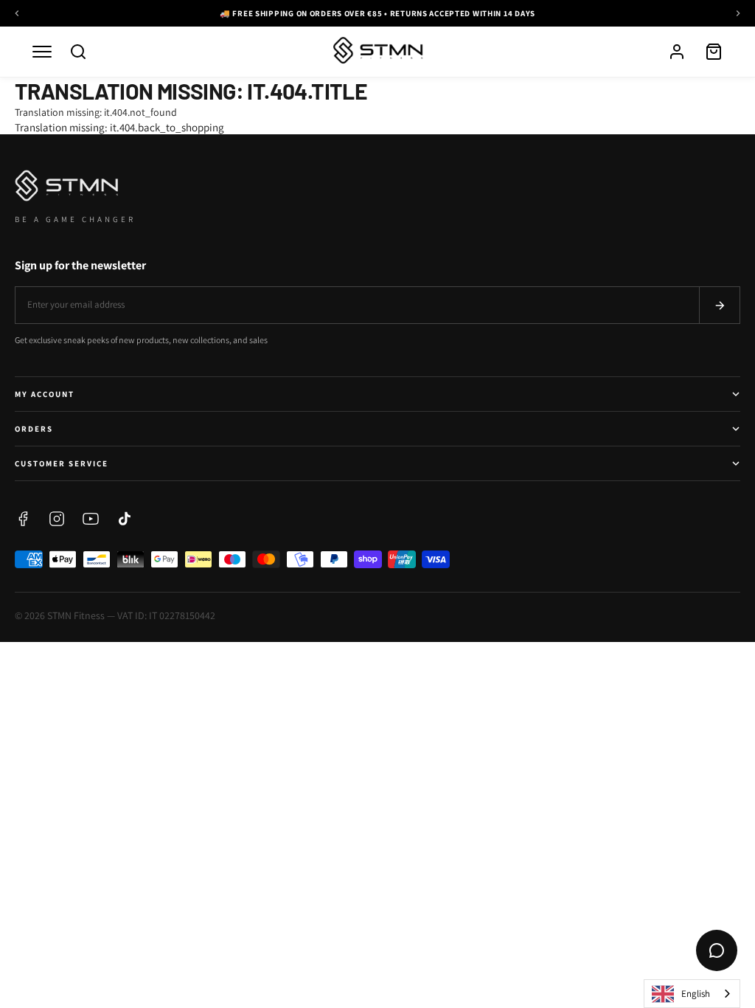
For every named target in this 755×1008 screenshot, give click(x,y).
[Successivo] (738, 13)
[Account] (677, 51)
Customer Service (61, 463)
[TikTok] (124, 519)
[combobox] (692, 993)
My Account (44, 394)
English (695, 993)
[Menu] (42, 52)
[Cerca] (78, 51)
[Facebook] (23, 519)
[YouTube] (91, 519)
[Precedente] (17, 13)
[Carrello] (714, 51)
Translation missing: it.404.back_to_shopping (119, 127)
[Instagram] (57, 519)
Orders (34, 429)
